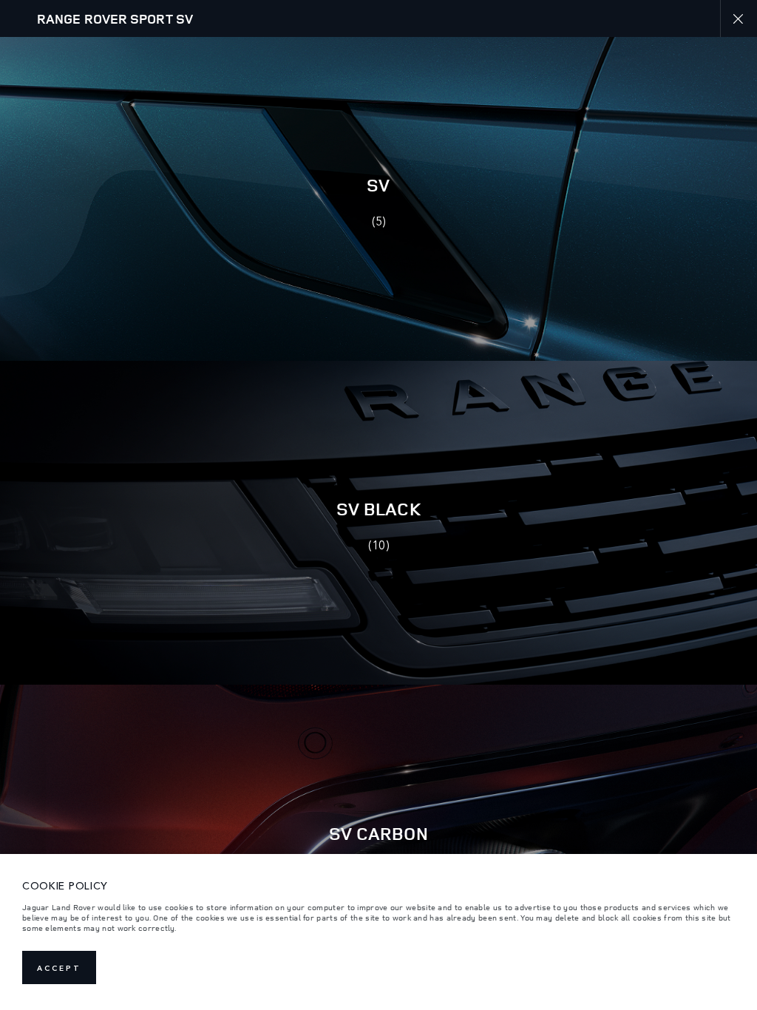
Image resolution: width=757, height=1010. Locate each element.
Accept (59, 968)
